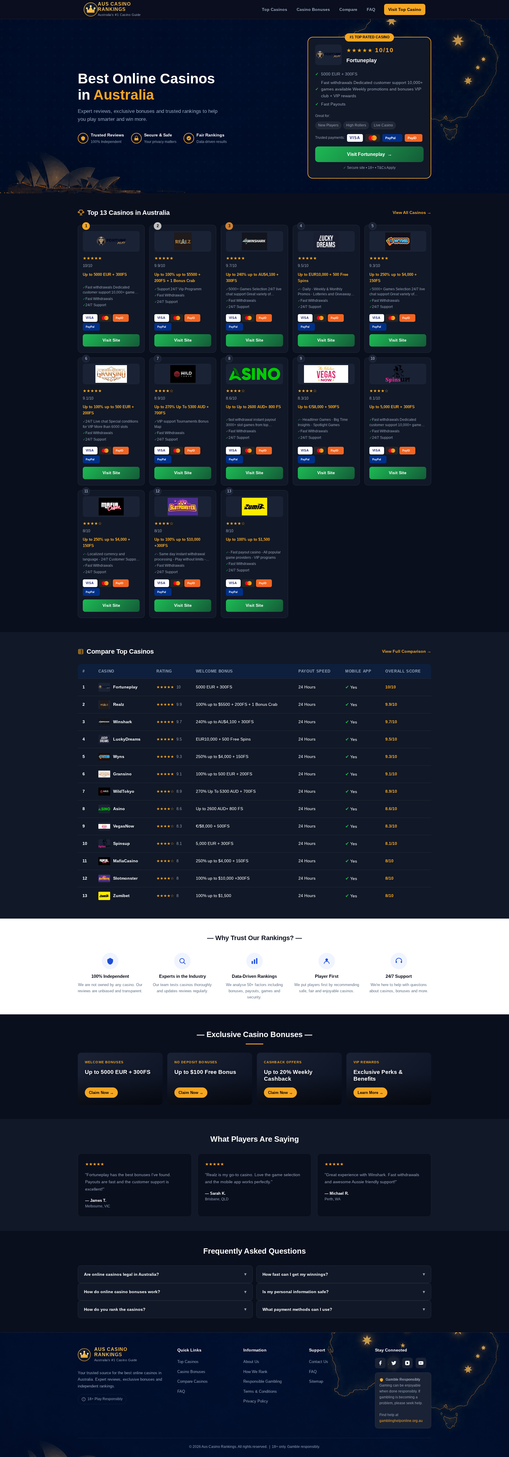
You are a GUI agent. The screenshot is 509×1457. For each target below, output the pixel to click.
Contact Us (318, 1361)
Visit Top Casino (404, 9)
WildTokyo (123, 791)
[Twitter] (394, 1363)
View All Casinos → (412, 212)
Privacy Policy (255, 1401)
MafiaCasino (125, 860)
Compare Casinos (192, 1381)
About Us (251, 1361)
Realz (118, 704)
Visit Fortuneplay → (369, 154)
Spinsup (121, 843)
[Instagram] (407, 1363)
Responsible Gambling (262, 1381)
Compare (348, 9)
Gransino (122, 774)
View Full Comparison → (406, 651)
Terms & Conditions (260, 1391)
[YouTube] (421, 1363)
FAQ (371, 9)
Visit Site (111, 340)
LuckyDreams (127, 739)
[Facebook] (380, 1363)
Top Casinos (274, 9)
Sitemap (316, 1381)
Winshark (122, 721)
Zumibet (121, 895)
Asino (119, 808)
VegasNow (123, 826)
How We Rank (255, 1371)
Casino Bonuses (313, 9)
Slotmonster (125, 878)
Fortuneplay (125, 687)
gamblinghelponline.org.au (401, 1421)
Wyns (118, 756)
